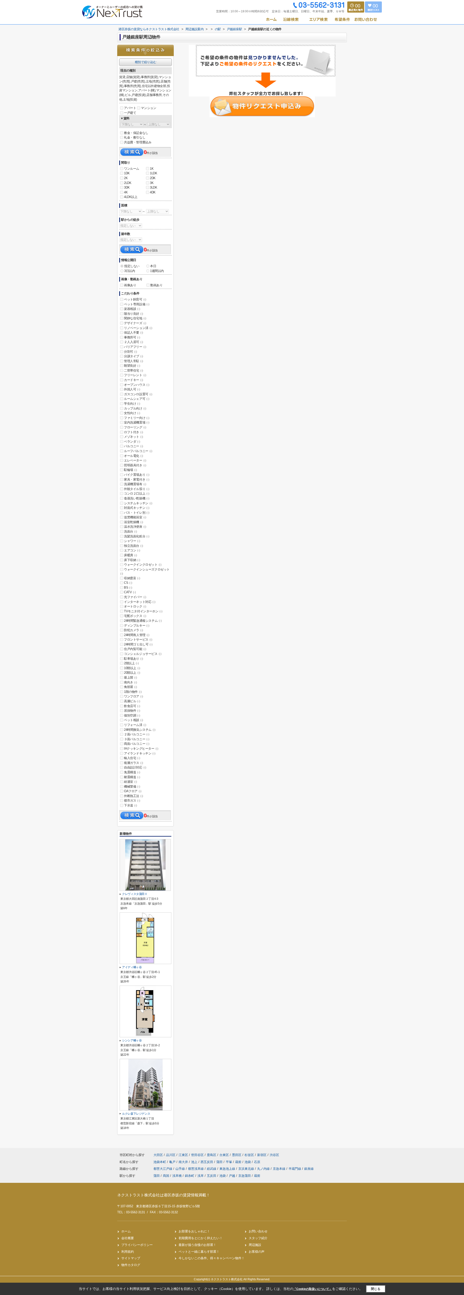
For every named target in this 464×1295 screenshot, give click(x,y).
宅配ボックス (135, 616)
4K (126, 192)
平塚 (229, 1162)
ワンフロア (133, 696)
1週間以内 (157, 271)
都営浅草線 (196, 1169)
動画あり (156, 285)
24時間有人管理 (136, 635)
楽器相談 (132, 309)
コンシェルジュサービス (142, 654)
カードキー (133, 380)
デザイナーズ (135, 323)
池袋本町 (160, 1162)
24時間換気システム (139, 730)
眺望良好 (132, 365)
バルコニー (133, 446)
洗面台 (130, 531)
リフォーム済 (135, 725)
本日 (153, 266)
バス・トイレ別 (136, 512)
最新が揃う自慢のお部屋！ (197, 1245)
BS (128, 587)
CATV (130, 592)
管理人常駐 (133, 361)
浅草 (200, 1176)
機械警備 (132, 786)
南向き (130, 682)
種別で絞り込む (145, 62)
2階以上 (131, 663)
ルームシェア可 (136, 399)
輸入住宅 (132, 758)
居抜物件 (132, 710)
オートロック (135, 606)
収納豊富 (132, 578)
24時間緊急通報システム (142, 620)
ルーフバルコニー (138, 451)
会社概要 (127, 1238)
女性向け (132, 413)
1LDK (153, 173)
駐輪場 (130, 470)
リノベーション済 (138, 328)
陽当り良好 (133, 313)
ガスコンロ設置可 (138, 394)
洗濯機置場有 (135, 484)
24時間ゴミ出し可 (138, 644)
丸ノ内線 (264, 1169)
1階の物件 (133, 692)
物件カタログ (130, 1265)
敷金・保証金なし (136, 133)
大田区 (158, 1155)
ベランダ (132, 441)
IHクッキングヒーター (141, 748)
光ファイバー (135, 597)
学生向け (132, 403)
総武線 (212, 1169)
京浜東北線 (246, 1169)
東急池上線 (227, 1169)
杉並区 (249, 1155)
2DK (153, 178)
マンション (148, 108)
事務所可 (132, 337)
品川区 (170, 1155)
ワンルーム (131, 168)
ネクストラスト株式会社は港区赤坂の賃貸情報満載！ (163, 1195)
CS (128, 583)
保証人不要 (133, 332)
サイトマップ (130, 1258)
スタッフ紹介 (258, 1238)
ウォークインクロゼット (142, 564)
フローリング (135, 427)
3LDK (153, 187)
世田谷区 (197, 1155)
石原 (257, 1162)
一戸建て (130, 113)
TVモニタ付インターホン (143, 611)
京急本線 (279, 1169)
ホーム (126, 1231)
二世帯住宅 (133, 370)
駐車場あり (133, 658)
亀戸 (172, 1162)
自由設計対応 (135, 767)
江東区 (183, 1155)
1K (151, 168)
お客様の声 (256, 1251)
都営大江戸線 (163, 1169)
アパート (130, 108)
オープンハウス (136, 385)
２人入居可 (133, 342)
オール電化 (133, 456)
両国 (166, 1176)
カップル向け (135, 408)
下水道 (130, 805)
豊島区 (211, 1155)
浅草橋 (177, 1176)
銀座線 (309, 1169)
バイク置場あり (136, 474)
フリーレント (135, 375)
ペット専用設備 (136, 304)
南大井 (184, 1162)
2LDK (127, 183)
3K (151, 183)
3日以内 (129, 271)
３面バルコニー (136, 739)
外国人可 (132, 389)
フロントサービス (138, 639)
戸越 (232, 1176)
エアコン (132, 550)
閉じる (375, 1289)
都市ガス (132, 800)
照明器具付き (135, 465)
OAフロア (132, 791)
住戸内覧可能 (135, 649)
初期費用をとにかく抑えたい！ (201, 1238)
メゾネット (133, 437)
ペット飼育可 (135, 299)
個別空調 (132, 715)
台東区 (224, 1155)
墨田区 (236, 1155)
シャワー (132, 541)
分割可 (130, 351)
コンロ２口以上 (136, 493)
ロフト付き (133, 432)
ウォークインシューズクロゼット (145, 571)
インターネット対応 (139, 602)
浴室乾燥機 (133, 522)
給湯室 (130, 781)
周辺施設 (255, 1245)
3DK (127, 187)
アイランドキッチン (139, 753)
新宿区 (262, 1155)
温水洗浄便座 (135, 526)
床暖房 (130, 555)
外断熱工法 (133, 796)
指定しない (131, 266)
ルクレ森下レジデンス (136, 1113)
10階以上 (132, 668)
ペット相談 (133, 720)
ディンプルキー (136, 625)
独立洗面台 (133, 546)
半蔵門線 (295, 1169)
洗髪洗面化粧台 (136, 536)
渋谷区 (274, 1155)
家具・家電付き (136, 479)
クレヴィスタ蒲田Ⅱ (134, 894)
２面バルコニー (136, 734)
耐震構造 (132, 777)
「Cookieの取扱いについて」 (312, 1289)
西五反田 (207, 1162)
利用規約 (127, 1251)
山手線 (180, 1169)
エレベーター (135, 460)
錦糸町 (189, 1176)
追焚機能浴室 (135, 517)
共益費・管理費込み (137, 142)
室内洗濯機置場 (136, 422)
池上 (194, 1162)
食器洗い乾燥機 (136, 498)
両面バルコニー (136, 744)
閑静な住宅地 (135, 318)
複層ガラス (133, 763)
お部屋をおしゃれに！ (194, 1231)
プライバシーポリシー (137, 1245)
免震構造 (132, 772)
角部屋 (130, 687)
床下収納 (132, 560)
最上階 (130, 677)
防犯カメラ (133, 630)
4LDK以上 (131, 197)
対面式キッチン (136, 508)
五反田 (211, 1176)
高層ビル (132, 701)
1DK (127, 173)
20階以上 (132, 672)
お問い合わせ (258, 1231)
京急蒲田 (244, 1176)
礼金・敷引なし (134, 137)
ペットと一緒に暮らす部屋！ (199, 1251)
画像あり (130, 285)
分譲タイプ (133, 356)
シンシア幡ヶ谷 (132, 1040)
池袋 (248, 1162)
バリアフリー (135, 347)
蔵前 (238, 1162)
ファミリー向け (136, 418)
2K (126, 178)
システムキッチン (138, 503)
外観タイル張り (136, 489)
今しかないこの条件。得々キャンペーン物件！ (212, 1258)
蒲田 (220, 1162)
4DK (153, 192)
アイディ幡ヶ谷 (132, 967)
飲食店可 (132, 706)
